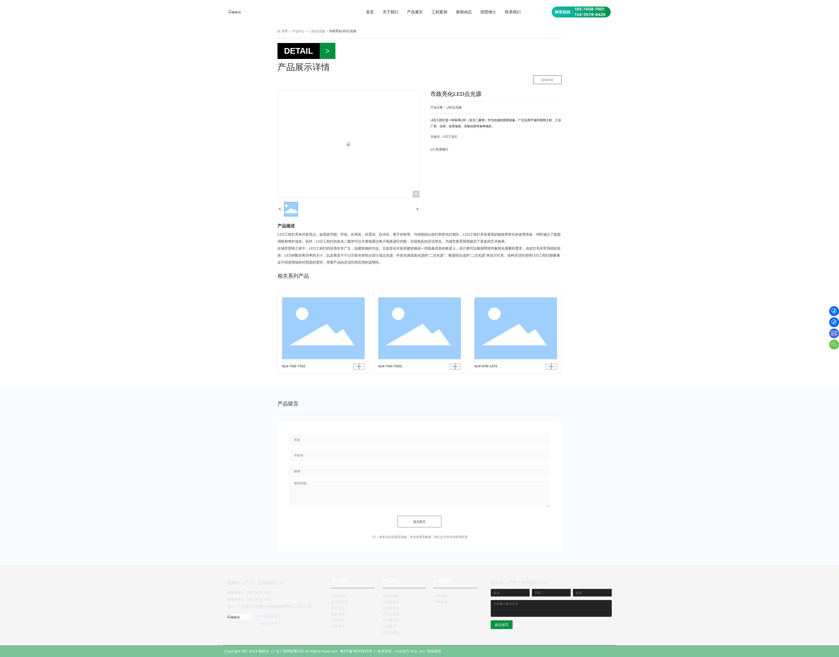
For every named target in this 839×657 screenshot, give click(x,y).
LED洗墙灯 (391, 595)
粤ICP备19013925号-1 (357, 651)
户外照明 (441, 595)
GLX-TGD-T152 (293, 366)
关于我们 (339, 581)
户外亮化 (441, 602)
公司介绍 (338, 595)
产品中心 (298, 31)
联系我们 (442, 149)
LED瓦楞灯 (391, 632)
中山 (413, 651)
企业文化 (338, 608)
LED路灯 (389, 626)
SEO (422, 651)
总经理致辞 (339, 602)
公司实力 (338, 620)
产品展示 (391, 581)
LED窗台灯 (391, 620)
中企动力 (402, 651)
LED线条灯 (391, 602)
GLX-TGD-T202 (390, 366)
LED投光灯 (391, 608)
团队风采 (338, 614)
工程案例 (442, 581)
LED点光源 (317, 31)
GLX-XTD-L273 (485, 366)
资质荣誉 (338, 626)
